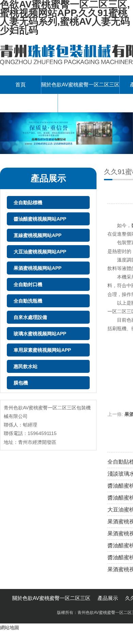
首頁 (20, 84)
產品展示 (108, 598)
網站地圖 (9, 627)
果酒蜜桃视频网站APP (37, 268)
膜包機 (21, 382)
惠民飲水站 (26, 366)
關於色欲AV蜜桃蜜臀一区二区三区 (80, 84)
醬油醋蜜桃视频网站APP (40, 219)
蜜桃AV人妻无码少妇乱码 (29, 103)
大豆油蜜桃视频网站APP (40, 251)
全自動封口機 (28, 284)
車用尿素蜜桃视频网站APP (42, 350)
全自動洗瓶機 (28, 301)
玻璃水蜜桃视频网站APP (40, 333)
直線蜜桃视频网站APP (37, 235)
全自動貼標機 (28, 202)
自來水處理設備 (30, 317)
